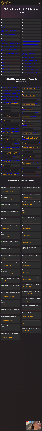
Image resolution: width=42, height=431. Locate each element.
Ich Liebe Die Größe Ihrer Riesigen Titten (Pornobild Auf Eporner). (11, 125)
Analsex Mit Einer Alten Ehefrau (8, 132)
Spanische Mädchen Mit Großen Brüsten (9, 139)
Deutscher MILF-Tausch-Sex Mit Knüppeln (9, 174)
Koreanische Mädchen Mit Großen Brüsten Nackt (31, 88)
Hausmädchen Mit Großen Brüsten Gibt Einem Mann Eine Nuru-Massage (10, 153)
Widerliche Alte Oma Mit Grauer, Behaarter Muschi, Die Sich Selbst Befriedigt (31, 138)
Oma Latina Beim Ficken (27, 163)
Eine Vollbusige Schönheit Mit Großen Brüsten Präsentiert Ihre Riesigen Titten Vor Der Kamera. (10, 116)
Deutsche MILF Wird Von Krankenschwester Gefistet (11, 170)
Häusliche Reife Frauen (6, 165)
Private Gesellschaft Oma (27, 108)
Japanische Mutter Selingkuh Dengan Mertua (30, 147)
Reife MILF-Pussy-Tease (6, 110)
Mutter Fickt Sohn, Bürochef (28, 133)
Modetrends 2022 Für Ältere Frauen (29, 172)
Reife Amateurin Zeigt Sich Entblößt (29, 104)
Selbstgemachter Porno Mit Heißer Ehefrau (30, 143)
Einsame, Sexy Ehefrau (6, 161)
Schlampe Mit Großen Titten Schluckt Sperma (10, 103)
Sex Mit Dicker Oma (26, 117)
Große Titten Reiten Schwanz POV (29, 95)
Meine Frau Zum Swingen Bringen (28, 156)
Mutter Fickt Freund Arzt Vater (28, 124)
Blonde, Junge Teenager (7, 120)
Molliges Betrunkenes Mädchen (8, 148)
